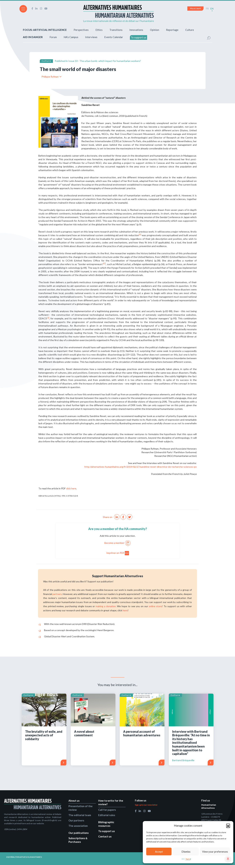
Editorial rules (106, 815)
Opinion (154, 29)
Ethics (99, 29)
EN (211, 8)
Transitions (115, 29)
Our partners (76, 820)
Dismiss (185, 851)
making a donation (106, 606)
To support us (138, 37)
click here (71, 488)
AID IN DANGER (33, 37)
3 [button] (39, 636)
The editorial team (79, 815)
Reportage (172, 29)
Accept (159, 851)
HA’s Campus (71, 37)
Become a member (114, 542)
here (125, 610)
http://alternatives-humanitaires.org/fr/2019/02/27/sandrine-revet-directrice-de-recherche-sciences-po (140, 466)
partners (57, 594)
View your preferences (215, 851)
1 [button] (39, 624)
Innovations (136, 29)
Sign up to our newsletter (146, 805)
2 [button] (39, 630)
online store (155, 606)
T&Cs (187, 859)
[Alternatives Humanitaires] (118, 13)
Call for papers (107, 809)
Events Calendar (113, 37)
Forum (53, 37)
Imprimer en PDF (117, 552)
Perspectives (81, 29)
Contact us (104, 836)
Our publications (78, 832)
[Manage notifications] (228, 859)
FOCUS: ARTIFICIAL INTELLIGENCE (45, 29)
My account (195, 8)
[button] (228, 825)
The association (78, 825)
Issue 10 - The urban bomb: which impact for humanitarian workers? (104, 60)
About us (73, 800)
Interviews (91, 37)
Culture (189, 29)
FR (207, 8)
